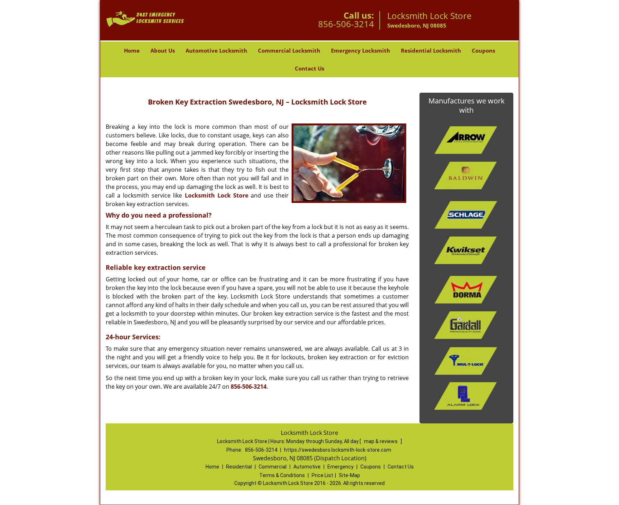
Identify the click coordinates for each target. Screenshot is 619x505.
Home (132, 50)
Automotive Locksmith (216, 50)
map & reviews (381, 441)
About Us (162, 50)
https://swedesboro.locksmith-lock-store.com (337, 450)
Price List (322, 475)
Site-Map (349, 475)
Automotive (307, 467)
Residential (239, 467)
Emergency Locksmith (360, 50)
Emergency (340, 467)
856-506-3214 (346, 24)
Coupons (483, 50)
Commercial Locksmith (289, 50)
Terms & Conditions (282, 475)
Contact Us (309, 68)
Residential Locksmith (431, 50)
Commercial (273, 467)
